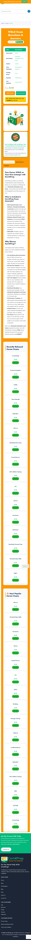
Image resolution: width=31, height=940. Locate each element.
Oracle (2, 909)
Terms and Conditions (6, 927)
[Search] (29, 11)
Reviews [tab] (6, 165)
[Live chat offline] (25, 566)
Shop (2, 883)
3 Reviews (19, 42)
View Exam (15, 362)
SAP (2, 905)
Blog (2, 889)
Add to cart (10, 93)
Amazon (3, 912)
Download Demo (21, 93)
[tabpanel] (15, 253)
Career (7, 23)
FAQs (2, 892)
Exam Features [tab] (20, 162)
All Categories (4, 886)
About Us (3, 895)
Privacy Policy (4, 921)
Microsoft (3, 907)
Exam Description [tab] (9, 162)
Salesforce (3, 914)
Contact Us (3, 898)
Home (2, 23)
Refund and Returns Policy (7, 924)
